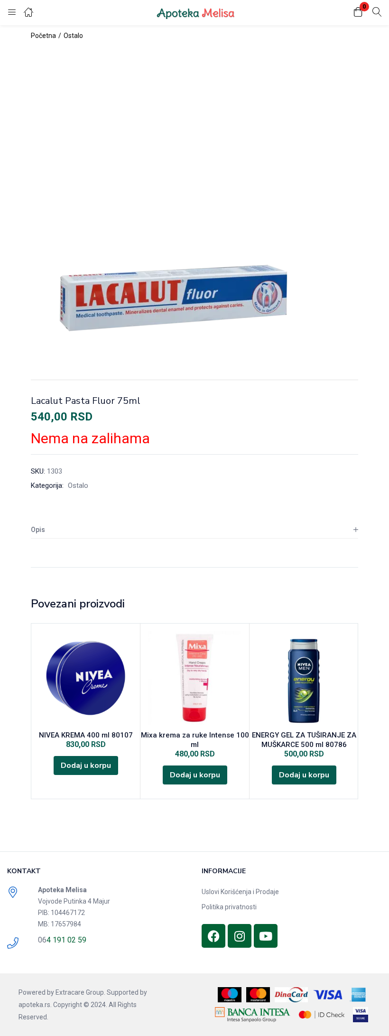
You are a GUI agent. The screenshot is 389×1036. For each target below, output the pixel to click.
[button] (358, 12)
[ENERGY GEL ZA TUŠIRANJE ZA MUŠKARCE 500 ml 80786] (304, 678)
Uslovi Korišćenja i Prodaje (240, 892)
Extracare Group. (80, 992)
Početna (43, 35)
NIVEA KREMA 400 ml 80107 (86, 735)
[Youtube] (266, 936)
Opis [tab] (38, 529)
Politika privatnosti (229, 907)
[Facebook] (213, 936)
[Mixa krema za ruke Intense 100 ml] (194, 678)
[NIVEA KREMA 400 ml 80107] (85, 678)
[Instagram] (239, 936)
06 (42, 939)
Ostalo (73, 35)
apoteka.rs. (35, 1004)
